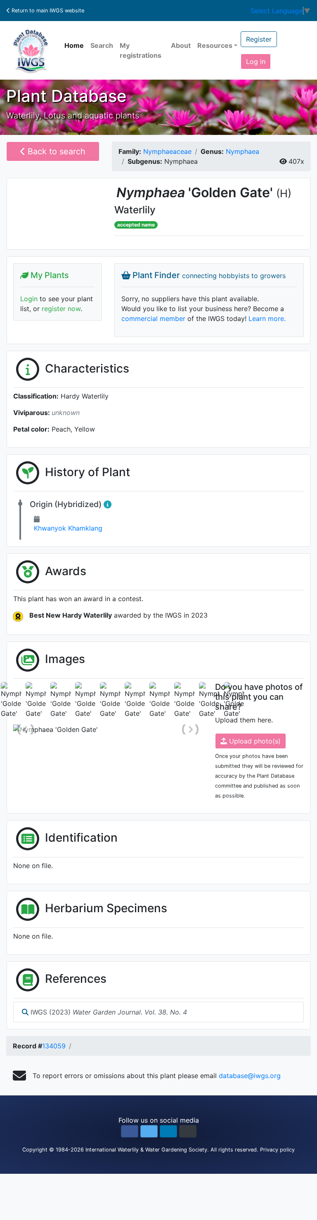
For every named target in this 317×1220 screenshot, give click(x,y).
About (181, 45)
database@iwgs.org (250, 1075)
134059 (54, 1046)
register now (61, 308)
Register (259, 39)
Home (74, 45)
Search (101, 45)
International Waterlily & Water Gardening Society (146, 1150)
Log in (255, 61)
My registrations (140, 50)
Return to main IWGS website (47, 10)
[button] (129, 1131)
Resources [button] (214, 45)
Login (29, 299)
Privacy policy (277, 1150)
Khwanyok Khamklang (68, 528)
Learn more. (267, 318)
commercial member (153, 318)
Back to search (55, 151)
